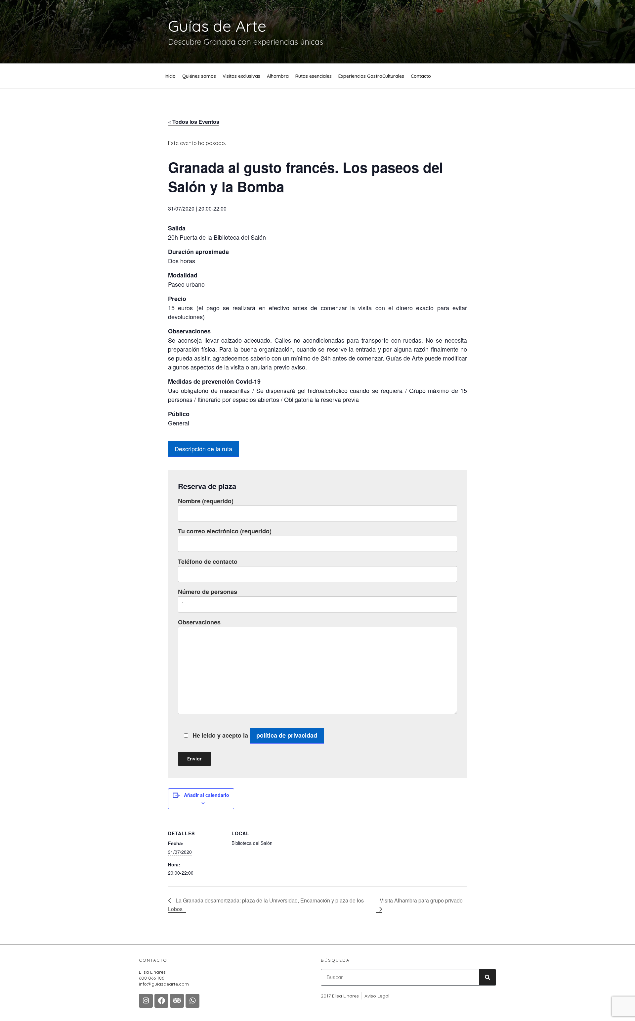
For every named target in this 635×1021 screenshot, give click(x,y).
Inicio (170, 76)
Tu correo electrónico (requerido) (225, 531)
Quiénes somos (199, 76)
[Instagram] (146, 1001)
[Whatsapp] (192, 1001)
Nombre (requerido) (205, 501)
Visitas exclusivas (241, 76)
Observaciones (199, 622)
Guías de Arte (217, 26)
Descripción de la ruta (203, 448)
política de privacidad (286, 735)
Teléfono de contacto (207, 561)
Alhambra (278, 76)
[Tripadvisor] (177, 1001)
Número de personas (207, 591)
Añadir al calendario (206, 795)
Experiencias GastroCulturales (371, 76)
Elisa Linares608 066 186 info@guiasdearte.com (164, 978)
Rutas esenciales (313, 76)
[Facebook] (161, 1001)
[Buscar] (487, 977)
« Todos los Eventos (193, 121)
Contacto (421, 76)
